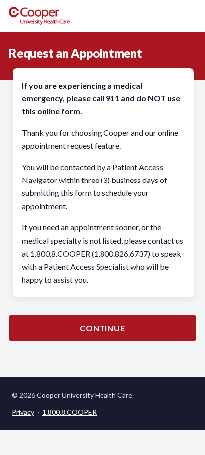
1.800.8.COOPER (69, 412)
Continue (102, 328)
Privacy (23, 412)
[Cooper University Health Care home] (39, 16)
